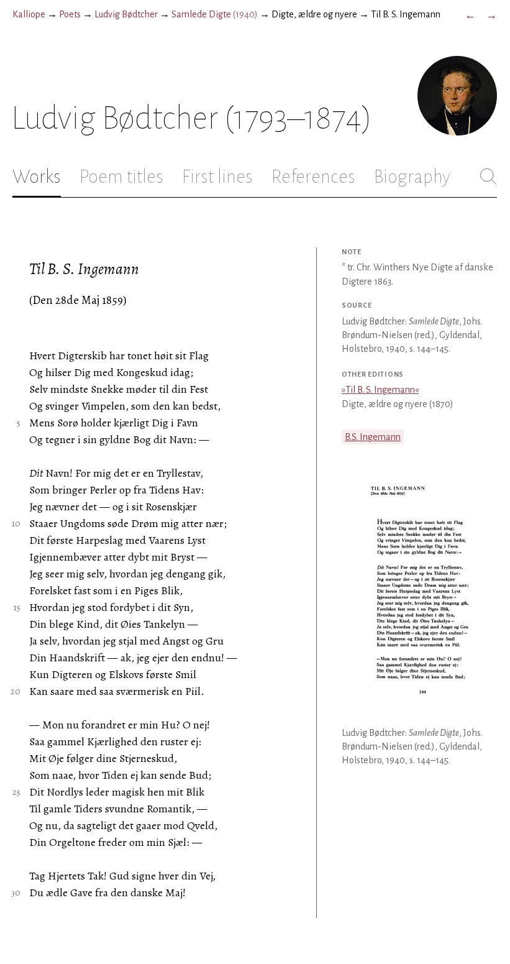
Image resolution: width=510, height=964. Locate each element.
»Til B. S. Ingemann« (380, 390)
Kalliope (28, 14)
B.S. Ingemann (373, 437)
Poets (70, 14)
